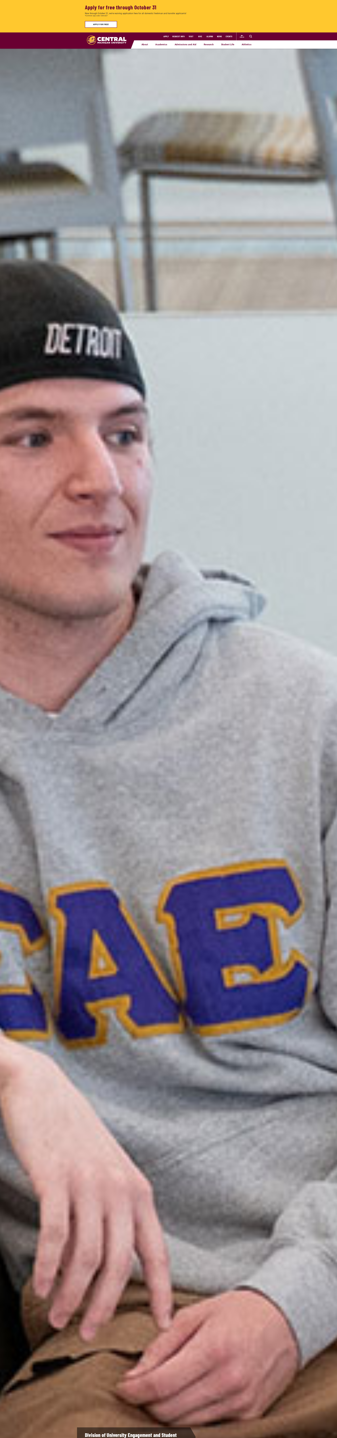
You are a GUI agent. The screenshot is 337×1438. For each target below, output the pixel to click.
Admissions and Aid (185, 44)
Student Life (227, 44)
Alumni (210, 36)
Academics (161, 44)
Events (229, 36)
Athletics (247, 44)
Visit (191, 36)
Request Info (178, 36)
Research (209, 44)
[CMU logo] (108, 37)
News (219, 36)
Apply (166, 36)
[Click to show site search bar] (251, 36)
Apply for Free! (101, 24)
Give (200, 36)
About (145, 44)
